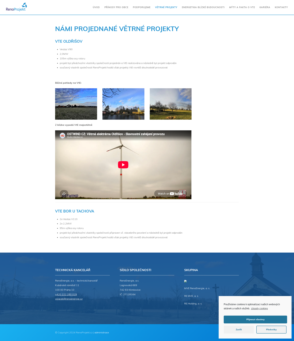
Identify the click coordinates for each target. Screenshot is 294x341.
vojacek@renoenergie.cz (69, 298)
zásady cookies (259, 308)
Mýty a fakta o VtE (242, 7)
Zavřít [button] (239, 329)
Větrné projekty (166, 7)
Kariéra (265, 7)
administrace (101, 332)
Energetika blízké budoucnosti (203, 7)
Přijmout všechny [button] (255, 319)
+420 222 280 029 (66, 294)
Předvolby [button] (271, 329)
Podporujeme (142, 7)
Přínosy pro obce (116, 7)
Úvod (96, 7)
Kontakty (281, 7)
